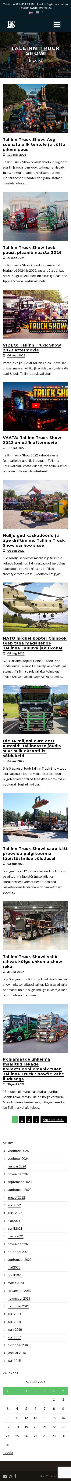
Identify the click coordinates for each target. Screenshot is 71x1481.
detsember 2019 (19, 1291)
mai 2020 (14, 1267)
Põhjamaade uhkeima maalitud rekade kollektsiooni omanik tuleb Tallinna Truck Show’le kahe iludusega (33, 1069)
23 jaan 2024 (16, 257)
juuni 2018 (15, 1329)
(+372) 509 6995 (23, 4)
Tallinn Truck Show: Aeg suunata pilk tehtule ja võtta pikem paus (34, 144)
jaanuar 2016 (17, 1353)
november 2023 (19, 1174)
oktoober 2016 (18, 1345)
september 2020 (20, 1259)
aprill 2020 (15, 1275)
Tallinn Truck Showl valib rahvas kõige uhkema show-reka (33, 961)
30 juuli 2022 (16, 1084)
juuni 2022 (15, 1213)
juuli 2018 (14, 1322)
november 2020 (19, 1244)
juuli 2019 (14, 1314)
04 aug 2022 (15, 761)
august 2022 (16, 1197)
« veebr (8, 1452)
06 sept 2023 (16, 355)
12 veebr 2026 (16, 154)
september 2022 (19, 1190)
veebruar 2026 (18, 1151)
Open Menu (57, 24)
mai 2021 (14, 1221)
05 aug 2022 (16, 653)
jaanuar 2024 (17, 1166)
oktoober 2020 (18, 1252)
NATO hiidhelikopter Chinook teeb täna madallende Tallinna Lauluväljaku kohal (35, 643)
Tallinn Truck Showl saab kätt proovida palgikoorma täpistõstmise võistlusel (35, 853)
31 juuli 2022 (15, 971)
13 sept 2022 (16, 447)
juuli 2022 (14, 1205)
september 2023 (20, 1182)
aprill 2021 (15, 1228)
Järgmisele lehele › (53, 1119)
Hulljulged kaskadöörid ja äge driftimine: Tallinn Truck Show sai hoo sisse (34, 540)
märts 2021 (15, 1236)
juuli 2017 (14, 1337)
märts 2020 (16, 1283)
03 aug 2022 (15, 863)
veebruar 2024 (18, 1158)
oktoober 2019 (18, 1306)
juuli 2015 (14, 1361)
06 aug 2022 (16, 550)
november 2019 (19, 1298)
